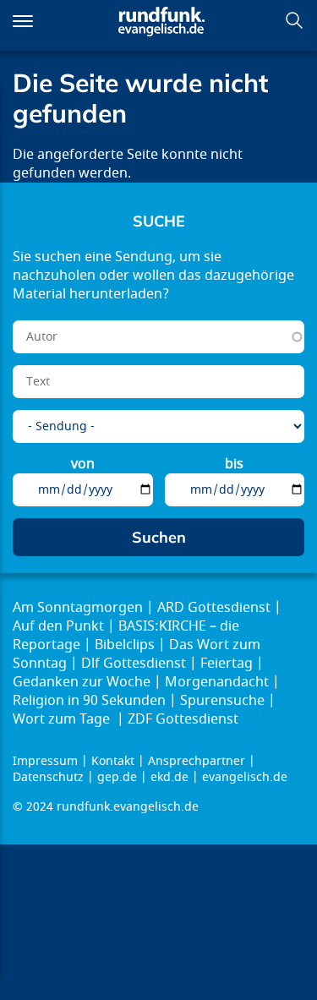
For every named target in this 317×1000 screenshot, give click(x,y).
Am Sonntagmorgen (78, 608)
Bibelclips (125, 645)
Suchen (294, 20)
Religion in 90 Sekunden (89, 701)
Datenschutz (48, 777)
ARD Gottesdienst (214, 608)
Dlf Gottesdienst (133, 663)
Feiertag (226, 663)
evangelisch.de (244, 777)
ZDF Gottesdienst (183, 719)
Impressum (45, 761)
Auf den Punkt (58, 626)
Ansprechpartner (196, 761)
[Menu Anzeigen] (23, 21)
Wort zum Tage (63, 719)
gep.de (117, 777)
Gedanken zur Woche (81, 682)
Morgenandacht (217, 682)
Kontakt (112, 761)
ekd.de (169, 777)
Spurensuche (222, 701)
